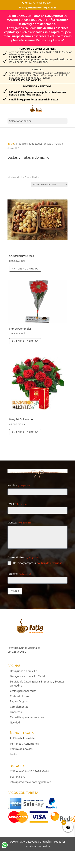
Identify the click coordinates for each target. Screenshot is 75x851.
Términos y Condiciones (24, 743)
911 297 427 (31, 2)
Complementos (19, 706)
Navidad (15, 722)
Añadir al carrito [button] (25, 268)
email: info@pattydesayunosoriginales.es (33, 99)
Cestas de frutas (19, 696)
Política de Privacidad (23, 738)
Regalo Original (19, 701)
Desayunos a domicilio (23, 671)
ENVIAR (14, 591)
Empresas (16, 712)
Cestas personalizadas (23, 691)
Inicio (11, 143)
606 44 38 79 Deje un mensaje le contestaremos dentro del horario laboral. (37, 93)
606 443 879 (44, 2)
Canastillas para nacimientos (27, 717)
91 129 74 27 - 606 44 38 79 (25, 57)
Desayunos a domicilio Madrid (28, 676)
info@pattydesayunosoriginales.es (30, 782)
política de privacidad (49, 563)
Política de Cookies (21, 749)
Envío (13, 754)
